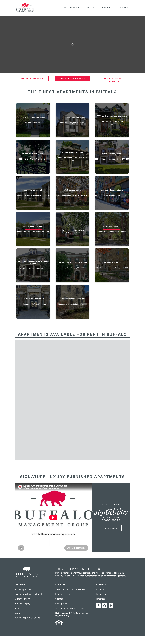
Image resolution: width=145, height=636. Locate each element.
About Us (91, 8)
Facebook (101, 589)
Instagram (101, 594)
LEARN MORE (111, 528)
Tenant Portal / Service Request (70, 589)
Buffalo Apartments (23, 589)
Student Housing (22, 599)
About (17, 608)
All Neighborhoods (31, 79)
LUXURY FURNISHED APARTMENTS (113, 80)
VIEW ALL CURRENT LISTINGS (72, 78)
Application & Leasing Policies (69, 608)
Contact (106, 8)
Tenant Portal (123, 8)
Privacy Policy (62, 603)
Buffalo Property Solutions (27, 618)
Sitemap (59, 599)
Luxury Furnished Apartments (28, 594)
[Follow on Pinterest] (111, 605)
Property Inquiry (71, 8)
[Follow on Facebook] (98, 605)
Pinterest (100, 599)
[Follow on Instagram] (104, 605)
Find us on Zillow (63, 594)
